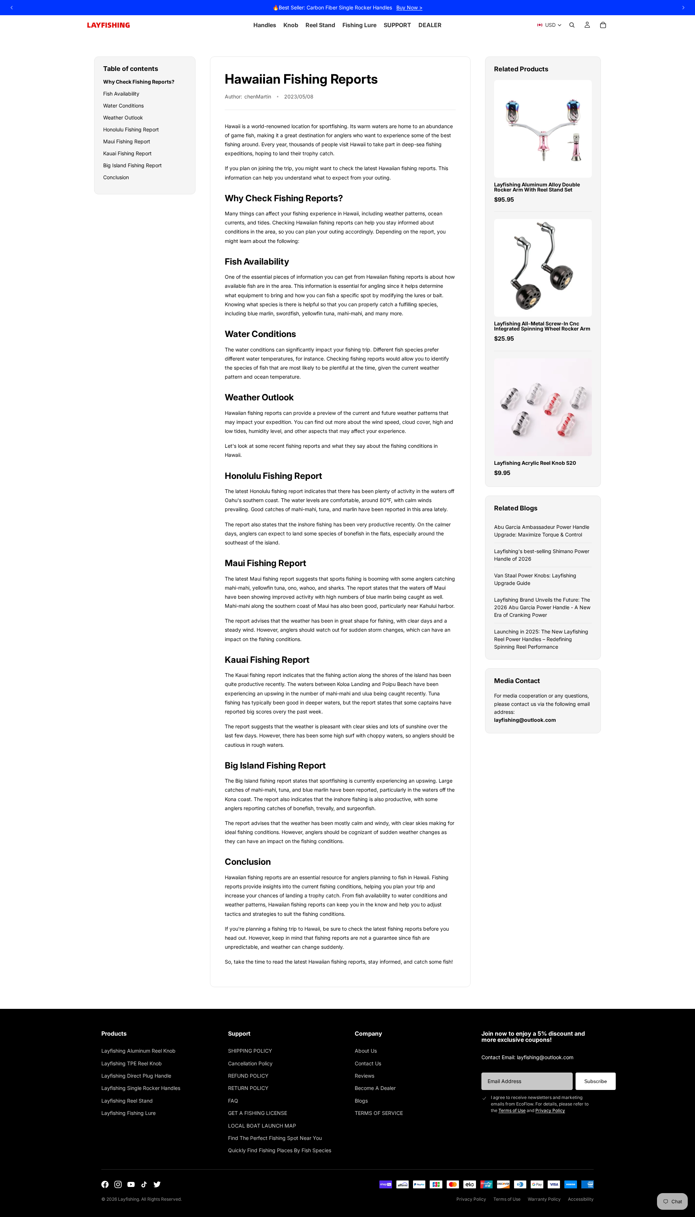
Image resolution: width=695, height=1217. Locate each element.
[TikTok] (144, 1184)
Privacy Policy (550, 1110)
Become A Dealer (375, 1088)
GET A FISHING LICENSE (257, 1113)
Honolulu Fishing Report (131, 129)
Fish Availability (121, 93)
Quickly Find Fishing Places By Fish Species (279, 1150)
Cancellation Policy (250, 1063)
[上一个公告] (11, 7)
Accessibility (581, 1199)
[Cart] (603, 25)
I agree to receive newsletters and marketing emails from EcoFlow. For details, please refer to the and (540, 1104)
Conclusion (116, 177)
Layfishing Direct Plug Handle (136, 1076)
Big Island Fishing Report (132, 165)
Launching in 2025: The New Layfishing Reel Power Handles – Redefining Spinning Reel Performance (541, 639)
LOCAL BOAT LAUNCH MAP (262, 1126)
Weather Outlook (123, 117)
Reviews (364, 1076)
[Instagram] (118, 1184)
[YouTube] (131, 1184)
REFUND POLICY (248, 1076)
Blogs (361, 1101)
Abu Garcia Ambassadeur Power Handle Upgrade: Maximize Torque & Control (541, 531)
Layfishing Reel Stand (127, 1101)
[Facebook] (105, 1184)
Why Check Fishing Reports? (138, 82)
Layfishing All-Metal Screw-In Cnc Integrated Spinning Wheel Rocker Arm (542, 326)
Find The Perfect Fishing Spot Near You (275, 1138)
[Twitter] (157, 1184)
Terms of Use (512, 1110)
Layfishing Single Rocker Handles (140, 1088)
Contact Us (368, 1063)
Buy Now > (409, 7)
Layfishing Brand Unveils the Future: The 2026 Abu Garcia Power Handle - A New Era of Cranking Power (542, 607)
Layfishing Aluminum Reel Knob (138, 1051)
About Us (366, 1051)
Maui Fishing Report (126, 141)
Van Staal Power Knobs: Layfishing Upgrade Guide (535, 579)
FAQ (233, 1101)
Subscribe (595, 1081)
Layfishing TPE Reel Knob (131, 1063)
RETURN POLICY (248, 1088)
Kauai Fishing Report (127, 153)
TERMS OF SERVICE (379, 1113)
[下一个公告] (683, 7)
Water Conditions (123, 105)
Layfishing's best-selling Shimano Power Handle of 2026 (541, 555)
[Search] (572, 25)
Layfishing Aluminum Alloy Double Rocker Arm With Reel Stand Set (537, 187)
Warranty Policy (544, 1199)
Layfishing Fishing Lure (128, 1113)
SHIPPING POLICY (250, 1051)
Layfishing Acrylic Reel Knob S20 (535, 463)
